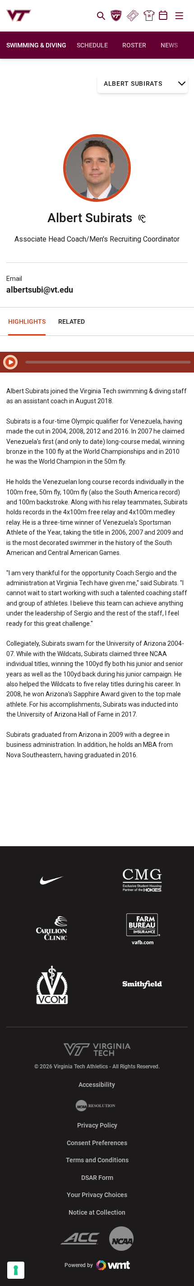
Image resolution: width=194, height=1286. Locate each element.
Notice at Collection (97, 1212)
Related (71, 321)
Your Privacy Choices (97, 1194)
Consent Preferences (97, 1142)
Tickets (132, 16)
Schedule (92, 45)
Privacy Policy (97, 1125)
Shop (149, 16)
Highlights (27, 321)
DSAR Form (97, 1177)
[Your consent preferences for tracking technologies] (15, 1270)
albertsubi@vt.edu (39, 289)
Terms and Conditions (97, 1160)
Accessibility (97, 1084)
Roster (134, 45)
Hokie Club (116, 16)
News (169, 45)
